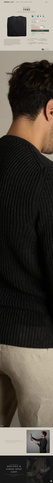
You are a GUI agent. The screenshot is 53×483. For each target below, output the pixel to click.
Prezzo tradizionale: (34, 26)
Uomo (45, 49)
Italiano (1, 482)
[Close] (41, 473)
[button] (4, 25)
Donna (47, 49)
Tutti (42, 49)
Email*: (18, 479)
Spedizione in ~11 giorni (35, 33)
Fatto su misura (34, 22)
